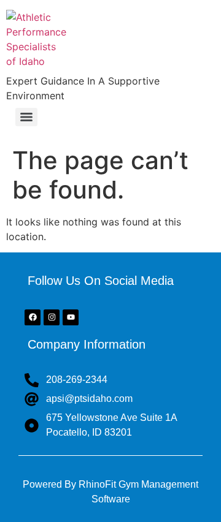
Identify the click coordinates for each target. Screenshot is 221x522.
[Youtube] (71, 317)
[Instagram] (52, 317)
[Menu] (26, 117)
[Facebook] (33, 317)
